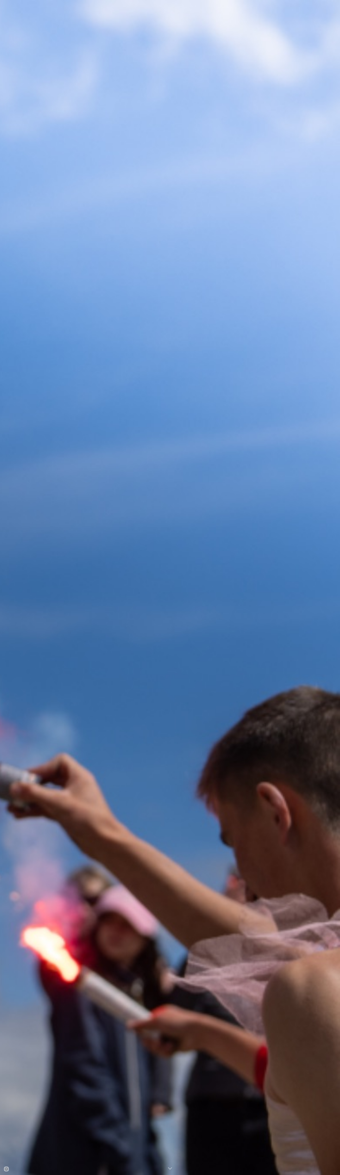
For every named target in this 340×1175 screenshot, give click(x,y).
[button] (170, 1168)
